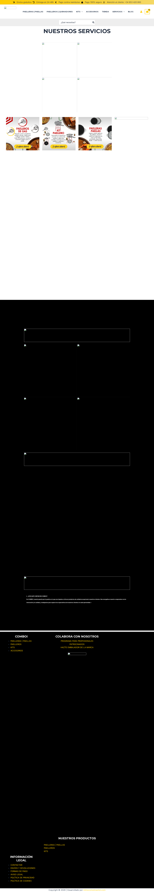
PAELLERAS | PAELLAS (54, 845)
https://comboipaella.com (62, 59)
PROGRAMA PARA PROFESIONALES (77, 641)
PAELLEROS (49, 848)
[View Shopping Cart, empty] (147, 11)
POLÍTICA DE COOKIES (21, 881)
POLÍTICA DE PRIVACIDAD (22, 877)
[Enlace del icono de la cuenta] (141, 12)
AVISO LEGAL (17, 874)
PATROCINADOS (77, 644)
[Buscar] (93, 22)
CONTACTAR (16, 865)
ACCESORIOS (17, 650)
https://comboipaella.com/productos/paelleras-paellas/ (74, 370)
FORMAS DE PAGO (19, 871)
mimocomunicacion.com (94, 890)
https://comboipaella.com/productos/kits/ (31, 370)
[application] (81, 11)
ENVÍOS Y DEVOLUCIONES (23, 868)
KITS (46, 851)
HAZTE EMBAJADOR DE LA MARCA (77, 647)
